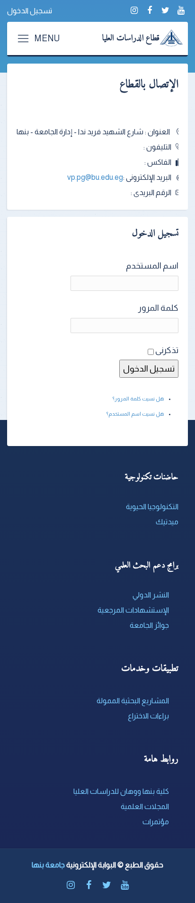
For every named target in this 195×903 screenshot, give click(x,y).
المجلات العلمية (145, 806)
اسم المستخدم (152, 265)
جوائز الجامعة (149, 625)
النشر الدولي (151, 595)
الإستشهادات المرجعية (133, 610)
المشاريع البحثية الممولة (133, 701)
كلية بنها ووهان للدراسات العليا (121, 791)
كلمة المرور (158, 308)
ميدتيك (167, 522)
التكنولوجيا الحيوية (152, 507)
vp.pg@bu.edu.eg (95, 177)
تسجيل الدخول (29, 11)
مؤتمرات (155, 822)
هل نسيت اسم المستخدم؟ (135, 414)
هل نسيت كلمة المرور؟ (138, 398)
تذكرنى (166, 350)
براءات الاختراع (148, 716)
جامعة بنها (48, 865)
